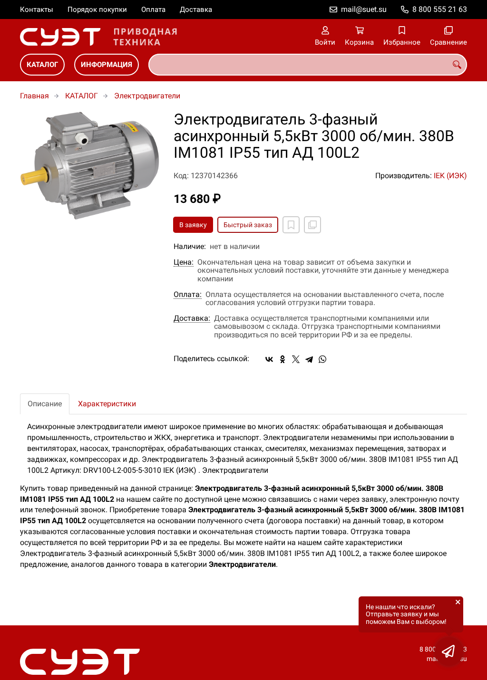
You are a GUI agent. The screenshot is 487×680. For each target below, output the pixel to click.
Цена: (184, 262)
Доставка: (192, 318)
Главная (34, 95)
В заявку (193, 225)
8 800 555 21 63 (439, 9)
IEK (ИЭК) (450, 175)
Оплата (153, 9)
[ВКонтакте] (269, 359)
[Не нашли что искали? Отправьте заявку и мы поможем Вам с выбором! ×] (449, 651)
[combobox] (307, 65)
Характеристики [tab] (107, 403)
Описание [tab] (45, 403)
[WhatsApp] (322, 359)
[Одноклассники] (282, 359)
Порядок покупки (97, 9)
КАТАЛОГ (42, 64)
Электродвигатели (147, 95)
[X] (296, 359)
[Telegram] (309, 359)
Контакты (36, 9)
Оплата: (188, 294)
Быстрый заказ (248, 225)
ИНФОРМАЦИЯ (106, 64)
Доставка (196, 9)
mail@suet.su (364, 9)
